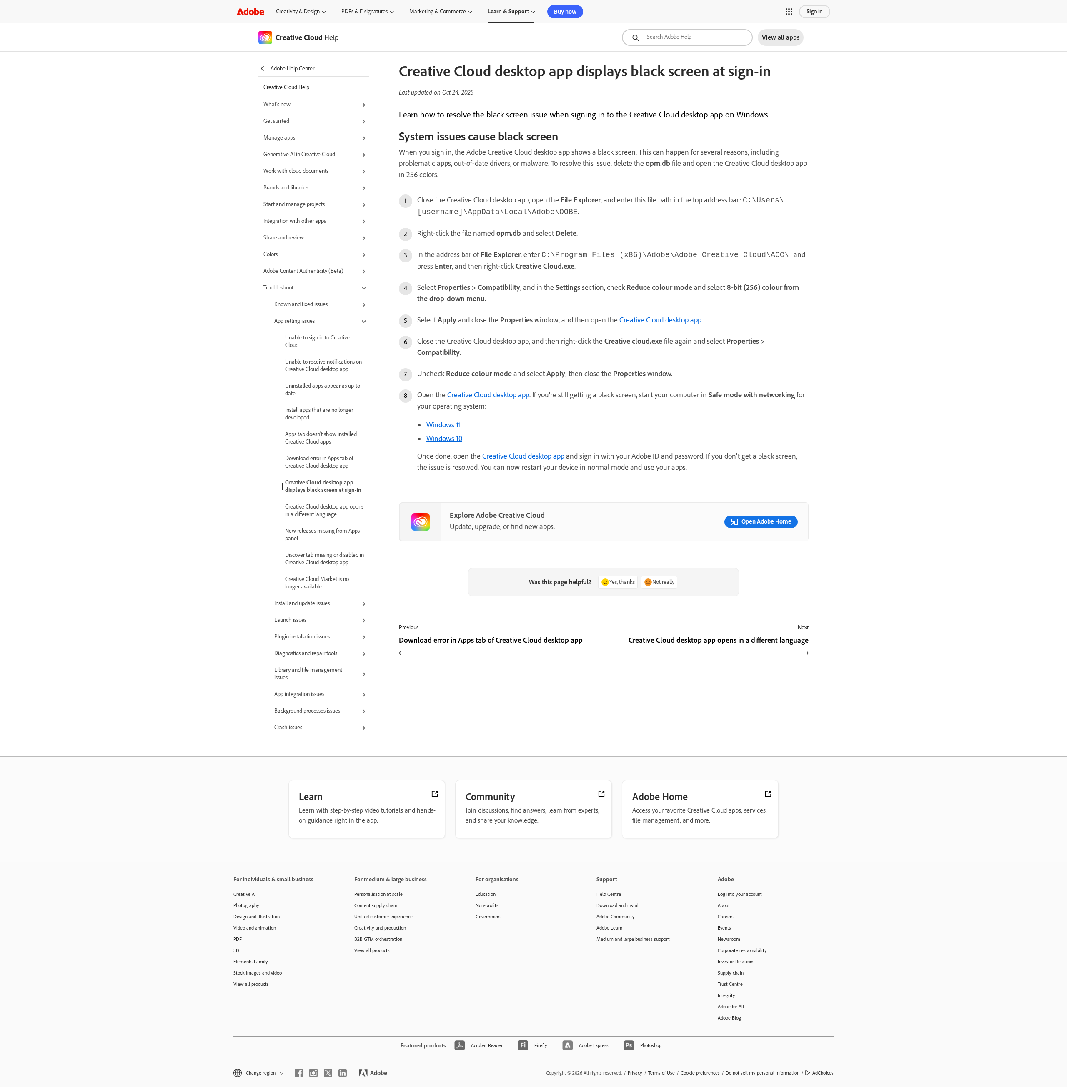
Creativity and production (380, 928)
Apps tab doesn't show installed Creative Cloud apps (321, 438)
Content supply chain (375, 905)
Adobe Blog (729, 1018)
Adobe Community (615, 917)
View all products (251, 984)
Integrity (726, 995)
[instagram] (313, 1073)
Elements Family (250, 962)
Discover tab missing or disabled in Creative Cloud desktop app (324, 558)
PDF (237, 939)
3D (236, 950)
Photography (246, 905)
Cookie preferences (700, 1073)
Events (724, 928)
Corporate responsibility (742, 950)
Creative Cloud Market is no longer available (317, 583)
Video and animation (254, 928)
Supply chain (731, 973)
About (724, 905)
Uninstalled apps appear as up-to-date (323, 389)
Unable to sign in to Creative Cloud (317, 341)
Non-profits (487, 905)
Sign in (815, 11)
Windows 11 (443, 424)
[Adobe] (250, 11)
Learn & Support (508, 11)
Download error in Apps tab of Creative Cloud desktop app (319, 462)
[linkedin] (342, 1073)
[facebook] (299, 1073)
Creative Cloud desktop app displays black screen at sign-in (323, 486)
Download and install (618, 905)
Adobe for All (731, 1007)
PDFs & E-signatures (364, 11)
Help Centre (608, 894)
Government (488, 917)
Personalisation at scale (378, 894)
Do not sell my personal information (762, 1073)
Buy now (565, 11)
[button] (789, 11)
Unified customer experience (383, 917)
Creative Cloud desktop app (660, 319)
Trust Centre (730, 984)
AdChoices (823, 1073)
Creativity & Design (298, 11)
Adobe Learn (609, 928)
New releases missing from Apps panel (322, 534)
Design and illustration (256, 917)
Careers (726, 917)
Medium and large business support (633, 939)
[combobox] (687, 37)
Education (486, 894)
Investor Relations (736, 962)
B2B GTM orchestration (378, 939)
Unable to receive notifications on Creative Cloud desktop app (323, 365)
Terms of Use (661, 1073)
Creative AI (244, 894)
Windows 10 (444, 438)
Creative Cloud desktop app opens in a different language (324, 510)
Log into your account (740, 894)
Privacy (635, 1073)
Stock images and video (257, 973)
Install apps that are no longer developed (319, 413)
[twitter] (328, 1073)
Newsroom (729, 939)
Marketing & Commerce (437, 11)
